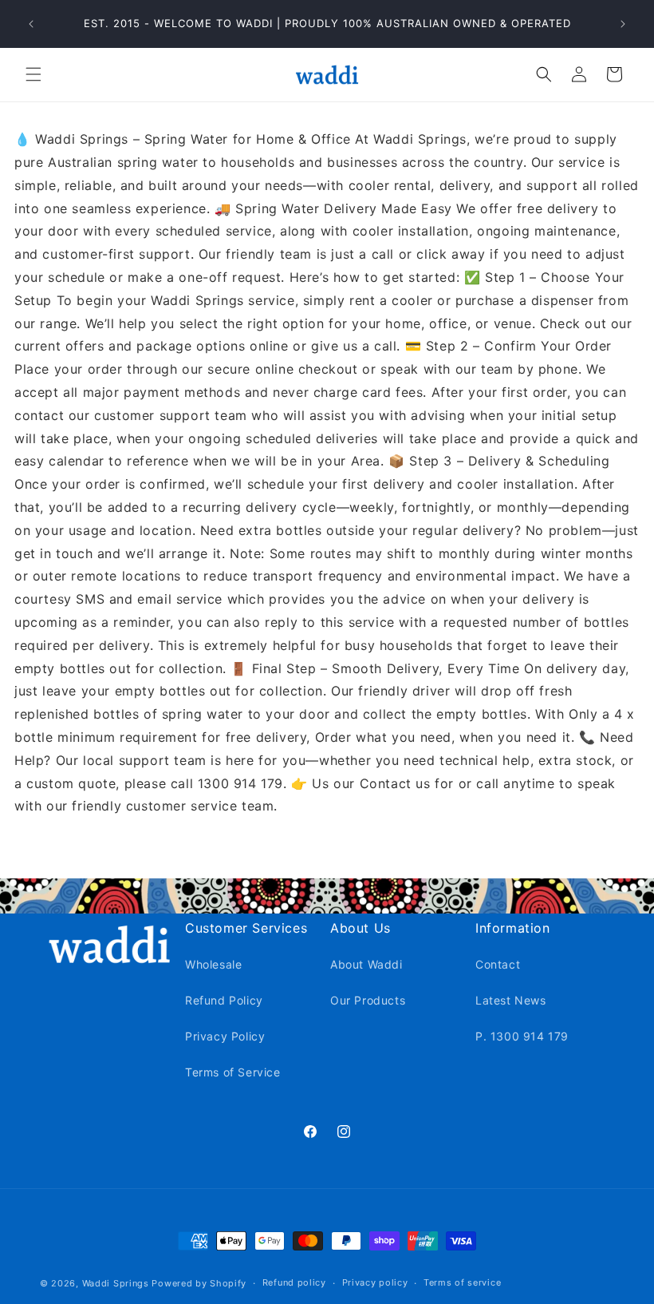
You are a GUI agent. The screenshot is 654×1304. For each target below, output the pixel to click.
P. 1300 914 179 (522, 1036)
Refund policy (294, 1282)
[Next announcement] (622, 24)
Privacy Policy (225, 1036)
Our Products (367, 1000)
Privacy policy (375, 1282)
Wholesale (213, 964)
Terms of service (462, 1282)
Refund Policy (224, 1000)
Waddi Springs (117, 1283)
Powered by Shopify (199, 1283)
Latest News (510, 1000)
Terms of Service (233, 1072)
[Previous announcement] (31, 24)
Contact (497, 964)
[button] (33, 74)
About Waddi (366, 964)
